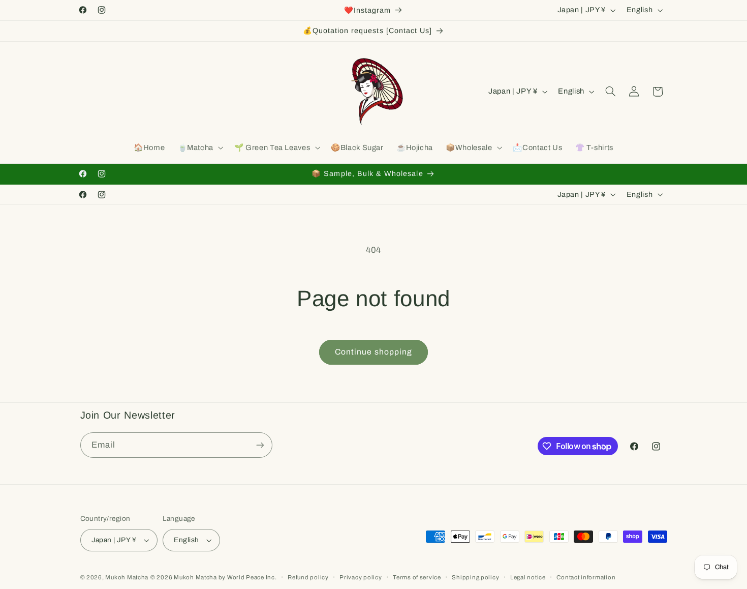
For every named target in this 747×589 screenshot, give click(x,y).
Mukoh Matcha (126, 577)
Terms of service (417, 577)
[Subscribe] (259, 444)
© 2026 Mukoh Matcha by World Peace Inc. (213, 577)
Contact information (585, 577)
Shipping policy (475, 577)
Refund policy (308, 577)
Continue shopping (373, 351)
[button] (199, 148)
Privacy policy (360, 577)
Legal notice (528, 577)
